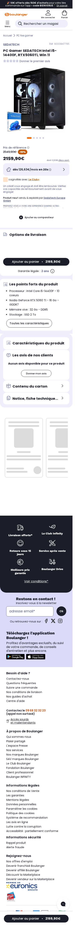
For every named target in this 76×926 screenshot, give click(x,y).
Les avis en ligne (17, 822)
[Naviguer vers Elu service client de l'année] (36, 896)
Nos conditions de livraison (24, 692)
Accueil (7, 35)
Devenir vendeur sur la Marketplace (30, 879)
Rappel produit (16, 843)
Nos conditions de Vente (22, 791)
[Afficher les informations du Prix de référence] (28, 148)
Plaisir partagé (15, 741)
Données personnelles (21, 804)
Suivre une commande (22, 688)
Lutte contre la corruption (23, 826)
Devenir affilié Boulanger (22, 870)
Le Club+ (33, 179)
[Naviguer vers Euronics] (36, 886)
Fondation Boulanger (20, 768)
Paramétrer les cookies (21, 809)
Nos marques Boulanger (22, 755)
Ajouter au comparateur (39, 217)
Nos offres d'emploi (19, 861)
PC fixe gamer (25, 35)
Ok (61, 611)
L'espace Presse (17, 746)
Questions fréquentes (21, 683)
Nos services (14, 750)
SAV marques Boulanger (22, 759)
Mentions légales (17, 800)
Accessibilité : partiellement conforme (32, 831)
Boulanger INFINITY (18, 777)
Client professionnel (19, 772)
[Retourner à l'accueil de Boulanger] (16, 14)
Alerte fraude (15, 847)
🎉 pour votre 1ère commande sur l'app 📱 (36, 4)
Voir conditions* (36, 581)
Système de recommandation (27, 818)
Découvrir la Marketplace (23, 875)
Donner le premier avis (34, 61)
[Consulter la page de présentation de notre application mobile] (15, 656)
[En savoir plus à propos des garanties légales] (52, 271)
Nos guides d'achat (19, 696)
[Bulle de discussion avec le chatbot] (63, 904)
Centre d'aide (15, 701)
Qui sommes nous (18, 737)
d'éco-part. (63, 160)
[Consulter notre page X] (53, 622)
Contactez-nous (17, 679)
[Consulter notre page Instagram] (60, 622)
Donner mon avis (36, 373)
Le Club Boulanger (18, 763)
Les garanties (15, 795)
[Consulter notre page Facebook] (46, 622)
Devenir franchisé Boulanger (25, 866)
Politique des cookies (20, 813)
